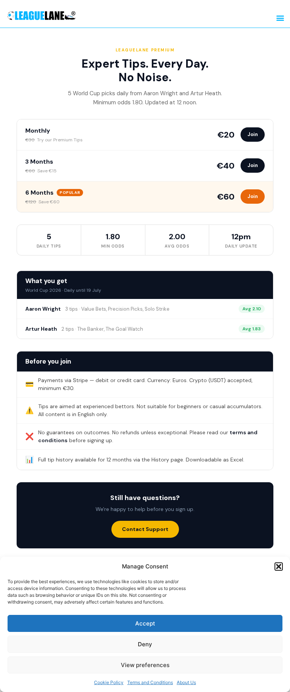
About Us (186, 682)
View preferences (145, 665)
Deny (145, 644)
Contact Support (145, 529)
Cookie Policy (108, 682)
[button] (278, 566)
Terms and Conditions (150, 682)
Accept (145, 623)
